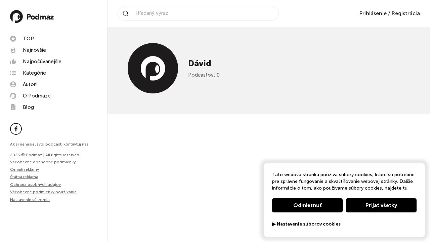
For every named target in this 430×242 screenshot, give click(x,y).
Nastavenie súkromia (30, 200)
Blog (28, 107)
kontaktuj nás (76, 144)
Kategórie (34, 73)
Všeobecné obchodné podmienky (43, 162)
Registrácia (405, 13)
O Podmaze (37, 96)
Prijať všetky (381, 205)
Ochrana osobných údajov (35, 184)
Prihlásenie (373, 13)
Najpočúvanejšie (42, 61)
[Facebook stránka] (16, 129)
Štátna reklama (24, 176)
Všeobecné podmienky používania (43, 192)
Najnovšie (34, 50)
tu (405, 188)
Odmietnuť (307, 205)
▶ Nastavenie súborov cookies (306, 224)
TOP (28, 39)
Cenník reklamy (24, 169)
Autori (30, 84)
